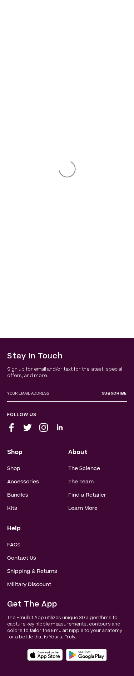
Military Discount (29, 585)
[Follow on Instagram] (43, 430)
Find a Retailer (87, 495)
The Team (81, 482)
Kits (12, 508)
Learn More (83, 508)
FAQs (13, 545)
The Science (84, 469)
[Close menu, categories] (101, 9)
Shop (13, 469)
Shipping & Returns (32, 571)
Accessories (23, 482)
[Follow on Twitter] (27, 430)
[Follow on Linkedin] (59, 430)
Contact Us (21, 558)
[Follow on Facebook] (11, 430)
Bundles (17, 495)
